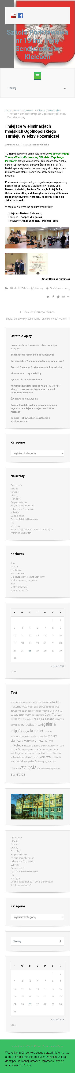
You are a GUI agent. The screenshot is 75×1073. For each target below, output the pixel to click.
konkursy (30, 740)
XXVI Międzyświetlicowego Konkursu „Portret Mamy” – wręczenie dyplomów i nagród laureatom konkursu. (35, 389)
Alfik (13, 563)
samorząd (26, 753)
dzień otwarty (25, 714)
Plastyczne (16, 570)
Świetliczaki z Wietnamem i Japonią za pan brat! (37, 361)
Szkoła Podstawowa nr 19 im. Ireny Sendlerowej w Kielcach (37, 44)
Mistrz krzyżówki (19, 587)
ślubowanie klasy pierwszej (48, 768)
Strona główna (12, 110)
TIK (12, 522)
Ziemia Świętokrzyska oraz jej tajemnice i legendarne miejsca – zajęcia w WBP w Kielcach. (34, 408)
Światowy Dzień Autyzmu (24, 398)
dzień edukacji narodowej (34, 710)
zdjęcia (29, 767)
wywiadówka (33, 761)
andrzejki (34, 707)
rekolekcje (26, 750)
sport (34, 753)
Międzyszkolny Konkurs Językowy (27, 577)
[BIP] (14, 15)
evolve (15, 1046)
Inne (13, 583)
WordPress (58, 1046)
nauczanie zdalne (32, 745)
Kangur (14, 566)
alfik (52, 702)
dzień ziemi (28, 719)
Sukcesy (41, 110)
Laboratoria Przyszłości (22, 509)
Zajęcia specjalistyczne (22, 505)
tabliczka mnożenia (29, 757)
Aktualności (27, 110)
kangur (25, 731)
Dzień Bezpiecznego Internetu (39, 312)
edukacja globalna (44, 718)
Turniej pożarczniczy (60, 288)
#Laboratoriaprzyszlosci (21, 702)
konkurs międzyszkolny (35, 736)
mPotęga (15, 526)
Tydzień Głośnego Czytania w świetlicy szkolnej (37, 367)
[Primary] (37, 75)
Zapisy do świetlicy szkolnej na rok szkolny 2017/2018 (36, 318)
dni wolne (43, 706)
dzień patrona (38, 715)
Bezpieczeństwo (19, 502)
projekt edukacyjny (49, 745)
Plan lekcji (16, 498)
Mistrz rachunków (20, 590)
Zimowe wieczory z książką (26, 373)
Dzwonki (15, 492)
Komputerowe (17, 573)
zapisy (44, 761)
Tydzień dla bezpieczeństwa (26, 379)
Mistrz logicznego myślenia (24, 580)
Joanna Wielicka (40, 144)
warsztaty (45, 757)
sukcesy (15, 757)
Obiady (14, 495)
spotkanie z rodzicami (49, 753)
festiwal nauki (34, 724)
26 (30, 650)
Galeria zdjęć (54, 110)
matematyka (45, 740)
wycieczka (18, 761)
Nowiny (14, 488)
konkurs (37, 730)
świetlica (18, 774)
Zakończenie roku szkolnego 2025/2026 (32, 354)
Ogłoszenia (16, 485)
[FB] (20, 15)
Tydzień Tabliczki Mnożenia (24, 519)
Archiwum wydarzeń (21, 533)
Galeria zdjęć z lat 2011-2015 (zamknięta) (32, 529)
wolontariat (56, 757)
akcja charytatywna (41, 702)
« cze (13, 671)
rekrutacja (35, 749)
